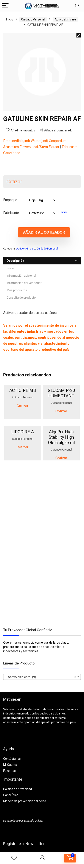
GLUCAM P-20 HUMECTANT (61, 393)
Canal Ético (10, 795)
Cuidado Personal (33, 19)
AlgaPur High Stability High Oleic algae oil (61, 437)
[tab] (42, 261)
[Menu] (5, 6)
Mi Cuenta (10, 764)
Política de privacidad (17, 789)
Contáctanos (12, 758)
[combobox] (42, 677)
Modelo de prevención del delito (24, 801)
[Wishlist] (14, 858)
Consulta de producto (21, 297)
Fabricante (11, 213)
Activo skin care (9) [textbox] (40, 677)
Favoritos (9, 770)
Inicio (9, 19)
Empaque (10, 200)
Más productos (17, 290)
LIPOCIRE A (22, 431)
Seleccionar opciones (22, 418)
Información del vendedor (24, 283)
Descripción (15, 260)
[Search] (77, 6)
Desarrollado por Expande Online (22, 820)
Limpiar (63, 212)
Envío (10, 268)
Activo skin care (65, 19)
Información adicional (21, 275)
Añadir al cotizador (44, 232)
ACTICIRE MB (22, 390)
